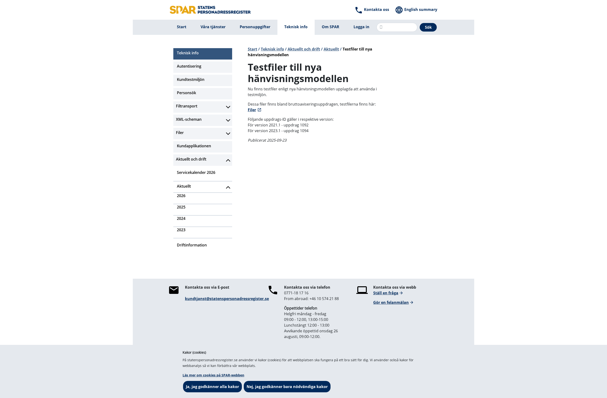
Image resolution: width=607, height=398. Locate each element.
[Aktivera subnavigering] (228, 107)
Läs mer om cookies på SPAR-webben (213, 375)
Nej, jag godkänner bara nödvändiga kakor (287, 386)
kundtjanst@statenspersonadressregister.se (227, 298)
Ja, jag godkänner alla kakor (212, 386)
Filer (252, 109)
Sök (428, 27)
